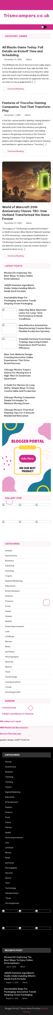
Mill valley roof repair (10, 721)
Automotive (11, 555)
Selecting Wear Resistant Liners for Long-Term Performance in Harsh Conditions (32, 314)
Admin (29, 59)
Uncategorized (12, 692)
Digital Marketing (13, 581)
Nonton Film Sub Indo (10, 734)
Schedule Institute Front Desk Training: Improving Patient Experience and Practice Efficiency (35, 343)
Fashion (9, 596)
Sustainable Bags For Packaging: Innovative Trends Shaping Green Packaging (20, 300)
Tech (7, 672)
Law (7, 631)
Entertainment (12, 591)
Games (8, 616)
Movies (8, 641)
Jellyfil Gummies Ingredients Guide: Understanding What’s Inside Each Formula (19, 288)
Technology (11, 677)
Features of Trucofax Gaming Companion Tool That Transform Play (26, 106)
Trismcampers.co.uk (26, 15)
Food (7, 606)
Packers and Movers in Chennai (17, 714)
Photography (11, 657)
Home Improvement (14, 626)
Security (9, 662)
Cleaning (9, 565)
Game (8, 611)
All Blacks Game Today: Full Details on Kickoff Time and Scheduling (22, 51)
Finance (9, 601)
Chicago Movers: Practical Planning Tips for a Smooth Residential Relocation (19, 412)
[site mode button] (44, 27)
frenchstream (9, 707)
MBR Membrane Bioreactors (14, 727)
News (7, 646)
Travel (8, 687)
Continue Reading (15, 89)
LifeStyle (9, 636)
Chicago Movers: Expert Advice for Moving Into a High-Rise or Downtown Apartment (17, 374)
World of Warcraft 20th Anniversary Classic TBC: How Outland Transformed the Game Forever (25, 213)
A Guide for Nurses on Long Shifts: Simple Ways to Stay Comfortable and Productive (20, 388)
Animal (8, 550)
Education (10, 586)
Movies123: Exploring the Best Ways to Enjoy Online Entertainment (18, 275)
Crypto (8, 576)
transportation (13, 682)
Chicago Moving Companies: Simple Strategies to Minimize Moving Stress (19, 400)
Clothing (9, 571)
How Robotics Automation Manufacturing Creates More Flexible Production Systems (35, 328)
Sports (8, 667)
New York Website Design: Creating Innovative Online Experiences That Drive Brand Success (18, 359)
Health (8, 621)
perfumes (10, 651)
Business (9, 560)
